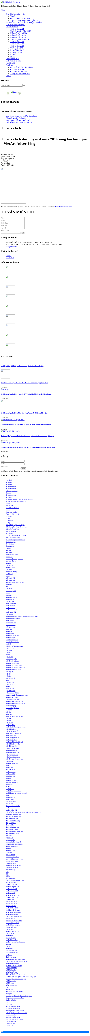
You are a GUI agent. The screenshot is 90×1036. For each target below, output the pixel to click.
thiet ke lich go (10, 918)
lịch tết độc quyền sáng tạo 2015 (14, 716)
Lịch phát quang (10, 684)
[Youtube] (8, 95)
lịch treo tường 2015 (12, 693)
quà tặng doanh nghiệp (12, 846)
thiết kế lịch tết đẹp (11, 970)
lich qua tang (10, 627)
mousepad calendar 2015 (12, 782)
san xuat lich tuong (12, 867)
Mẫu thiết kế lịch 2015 (18, 35)
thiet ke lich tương (11, 927)
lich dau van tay (10, 599)
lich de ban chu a (10, 606)
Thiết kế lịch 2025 (12, 59)
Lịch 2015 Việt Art (11, 648)
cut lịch (8, 518)
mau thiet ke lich (10, 776)
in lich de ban (10, 565)
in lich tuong (9, 574)
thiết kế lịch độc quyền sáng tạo (16, 979)
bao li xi (9, 480)
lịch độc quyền (11, 746)
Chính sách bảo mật (17, 69)
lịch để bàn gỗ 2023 (11, 740)
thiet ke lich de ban (13, 910)
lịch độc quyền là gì (12, 755)
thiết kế (8, 946)
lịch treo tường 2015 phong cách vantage (17, 695)
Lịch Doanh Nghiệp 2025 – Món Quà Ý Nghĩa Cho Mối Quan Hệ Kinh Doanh (26, 394)
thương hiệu (9, 994)
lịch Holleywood (10, 678)
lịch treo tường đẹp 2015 (12, 708)
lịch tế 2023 (9, 710)
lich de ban (10, 601)
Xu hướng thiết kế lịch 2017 (20, 40)
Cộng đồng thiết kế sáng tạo (16, 118)
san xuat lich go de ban (12, 861)
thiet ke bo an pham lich (12, 887)
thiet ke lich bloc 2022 (12, 908)
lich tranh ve (9, 631)
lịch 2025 (9, 650)
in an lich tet (9, 552)
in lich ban (8, 563)
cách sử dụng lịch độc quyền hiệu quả (16, 527)
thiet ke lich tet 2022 (12, 923)
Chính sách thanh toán (18, 71)
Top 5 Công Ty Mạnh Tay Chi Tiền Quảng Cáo (19, 996)
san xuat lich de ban (12, 857)
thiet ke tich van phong (12, 940)
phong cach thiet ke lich (12, 827)
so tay (7, 872)
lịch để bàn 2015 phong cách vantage (16, 727)
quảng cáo (8, 848)
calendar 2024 (9, 506)
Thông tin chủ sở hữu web (20, 74)
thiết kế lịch (11, 957)
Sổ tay (12, 57)
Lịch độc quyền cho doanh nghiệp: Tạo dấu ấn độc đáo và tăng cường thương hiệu (28, 447)
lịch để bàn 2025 (11, 729)
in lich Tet (9, 569)
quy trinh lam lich (10, 840)
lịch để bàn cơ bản (11, 735)
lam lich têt (9, 584)
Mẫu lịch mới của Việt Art (13, 806)
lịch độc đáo (9, 761)
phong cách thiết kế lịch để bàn (14, 831)
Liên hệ (8, 76)
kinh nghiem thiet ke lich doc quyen (15, 582)
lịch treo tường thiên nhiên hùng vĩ (15, 703)
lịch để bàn (9, 723)
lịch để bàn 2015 (10, 725)
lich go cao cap (10, 620)
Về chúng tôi (10, 63)
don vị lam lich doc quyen (13, 537)
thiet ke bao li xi (11, 884)
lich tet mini (9, 629)
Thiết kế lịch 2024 (17, 29)
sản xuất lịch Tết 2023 (12, 882)
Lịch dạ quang (9, 672)
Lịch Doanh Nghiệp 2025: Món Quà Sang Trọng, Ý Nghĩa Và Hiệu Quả (24, 413)
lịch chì (8, 654)
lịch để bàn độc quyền (13, 744)
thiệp (7, 987)
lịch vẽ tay (9, 718)
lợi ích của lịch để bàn (12, 763)
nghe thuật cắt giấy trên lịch (13, 816)
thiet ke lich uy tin (11, 929)
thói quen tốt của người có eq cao (15, 991)
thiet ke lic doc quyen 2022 (13, 895)
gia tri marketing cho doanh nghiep (15, 540)
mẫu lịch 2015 (9, 799)
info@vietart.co (11, 247)
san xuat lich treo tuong (13, 865)
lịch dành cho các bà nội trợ (13, 669)
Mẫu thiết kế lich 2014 (18, 33)
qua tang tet (9, 838)
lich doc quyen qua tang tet (13, 618)
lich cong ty (9, 595)
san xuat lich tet (11, 863)
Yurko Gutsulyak (10, 1023)
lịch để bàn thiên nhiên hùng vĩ (14, 742)
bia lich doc (9, 484)
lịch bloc (8, 652)
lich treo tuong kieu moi (12, 635)
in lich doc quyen (10, 567)
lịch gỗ (8, 676)
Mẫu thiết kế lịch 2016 (18, 37)
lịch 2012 (8, 644)
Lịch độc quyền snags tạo (13, 757)
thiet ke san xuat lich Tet (12, 931)
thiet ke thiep (9, 935)
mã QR (8, 787)
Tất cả (12, 16)
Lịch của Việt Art (11, 659)
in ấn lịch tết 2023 (10, 578)
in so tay (8, 576)
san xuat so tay (10, 870)
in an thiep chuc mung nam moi (14, 559)
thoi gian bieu (9, 989)
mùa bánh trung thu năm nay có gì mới (16, 793)
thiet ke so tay (10, 933)
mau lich (8, 765)
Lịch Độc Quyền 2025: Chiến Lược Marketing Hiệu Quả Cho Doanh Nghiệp (26, 424)
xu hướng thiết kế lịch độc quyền (15, 1011)
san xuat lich (10, 855)
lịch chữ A (9, 657)
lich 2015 (9, 589)
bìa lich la (8, 493)
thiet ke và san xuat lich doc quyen (15, 942)
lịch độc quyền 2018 (11, 750)
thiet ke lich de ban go (12, 914)
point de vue (9, 835)
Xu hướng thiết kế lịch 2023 (20, 31)
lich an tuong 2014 (11, 591)
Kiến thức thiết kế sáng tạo (15, 25)
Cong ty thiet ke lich (13, 514)
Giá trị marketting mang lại (20, 18)
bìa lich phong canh (11, 495)
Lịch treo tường (16, 52)
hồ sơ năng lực (10, 546)
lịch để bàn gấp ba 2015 (12, 737)
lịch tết (8, 712)
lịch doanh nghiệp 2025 (12, 663)
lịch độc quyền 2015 (12, 748)
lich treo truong (10, 633)
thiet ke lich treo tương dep (13, 925)
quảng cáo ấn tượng (11, 850)
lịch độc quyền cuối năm (12, 752)
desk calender (9, 533)
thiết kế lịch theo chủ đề (12, 963)
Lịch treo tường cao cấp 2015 (14, 699)
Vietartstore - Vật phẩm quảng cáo (18, 120)
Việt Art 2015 (9, 1004)
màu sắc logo (9, 784)
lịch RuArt (8, 686)
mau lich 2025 (10, 769)
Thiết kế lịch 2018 (17, 42)
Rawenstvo (9, 852)
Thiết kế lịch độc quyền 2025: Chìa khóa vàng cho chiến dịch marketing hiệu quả (27, 436)
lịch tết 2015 (9, 714)
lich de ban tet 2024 (11, 612)
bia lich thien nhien (11, 489)
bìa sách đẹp (9, 497)
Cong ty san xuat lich (11, 512)
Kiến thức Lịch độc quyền (15, 14)
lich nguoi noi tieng (11, 625)
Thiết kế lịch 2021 (17, 48)
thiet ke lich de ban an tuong (13, 912)
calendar (8, 503)
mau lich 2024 (9, 767)
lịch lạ (7, 680)
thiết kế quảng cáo (11, 981)
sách (7, 874)
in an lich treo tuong (12, 554)
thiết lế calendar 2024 (11, 985)
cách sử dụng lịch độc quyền (15, 525)
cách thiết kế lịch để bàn (12, 529)
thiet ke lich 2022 (12, 899)
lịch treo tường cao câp (12, 697)
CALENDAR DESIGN (12, 508)
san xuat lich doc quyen (14, 859)
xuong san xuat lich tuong (13, 1017)
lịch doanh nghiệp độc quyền (14, 665)
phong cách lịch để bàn (12, 829)
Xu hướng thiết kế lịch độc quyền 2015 (24, 20)
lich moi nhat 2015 (11, 623)
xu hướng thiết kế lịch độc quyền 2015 (16, 1013)
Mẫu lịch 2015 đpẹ (11, 801)
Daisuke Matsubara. (11, 531)
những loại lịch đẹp (11, 823)
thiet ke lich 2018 (12, 897)
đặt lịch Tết (9, 1025)
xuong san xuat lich (11, 1015)
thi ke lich (8, 944)
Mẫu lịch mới (9, 804)
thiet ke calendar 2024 (12, 891)
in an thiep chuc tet (11, 561)
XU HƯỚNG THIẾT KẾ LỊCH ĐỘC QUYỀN (24, 23)
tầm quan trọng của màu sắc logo (15, 998)
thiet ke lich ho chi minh (14, 921)
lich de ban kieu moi (11, 610)
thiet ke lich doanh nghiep (14, 916)
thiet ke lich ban (11, 906)
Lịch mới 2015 (10, 682)
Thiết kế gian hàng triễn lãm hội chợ (19, 122)
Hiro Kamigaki (10, 544)
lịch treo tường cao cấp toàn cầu (14, 701)
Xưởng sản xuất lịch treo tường (14, 1019)
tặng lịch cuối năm (11, 1000)
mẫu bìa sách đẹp (10, 797)
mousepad (8, 778)
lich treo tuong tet (10, 637)
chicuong (9, 256)
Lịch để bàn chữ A (17, 50)
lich (7, 586)
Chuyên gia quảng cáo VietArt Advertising (21, 116)
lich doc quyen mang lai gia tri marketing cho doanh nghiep (22, 616)
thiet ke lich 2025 (11, 904)
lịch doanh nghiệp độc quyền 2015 (15, 667)
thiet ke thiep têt (11, 938)
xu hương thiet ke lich (13, 1008)
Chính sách (10, 65)
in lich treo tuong (11, 571)
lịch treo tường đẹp (11, 706)
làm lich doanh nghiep (12, 640)
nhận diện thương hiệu (12, 818)
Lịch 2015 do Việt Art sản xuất (14, 646)
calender (8, 510)
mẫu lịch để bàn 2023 (11, 810)
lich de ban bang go (11, 603)
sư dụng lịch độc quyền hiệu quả (15, 880)
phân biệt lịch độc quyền (12, 833)
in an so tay (9, 557)
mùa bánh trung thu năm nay (13, 791)
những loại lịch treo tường (13, 821)
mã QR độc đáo (10, 789)
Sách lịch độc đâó (10, 878)
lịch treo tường (11, 691)
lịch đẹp (8, 720)
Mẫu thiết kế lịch (12, 27)
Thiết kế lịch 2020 (17, 46)
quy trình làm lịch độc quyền (13, 842)
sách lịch (8, 876)
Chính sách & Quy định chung (21, 67)
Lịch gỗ (13, 54)
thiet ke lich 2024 (11, 901)
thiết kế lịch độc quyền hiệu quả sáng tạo (21, 976)
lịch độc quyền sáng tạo (14, 759)
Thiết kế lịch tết (11, 968)
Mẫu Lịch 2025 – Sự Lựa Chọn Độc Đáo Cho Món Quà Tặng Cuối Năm (24, 383)
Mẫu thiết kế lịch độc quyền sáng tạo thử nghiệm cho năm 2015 (23, 812)
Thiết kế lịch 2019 (17, 44)
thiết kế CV (9, 955)
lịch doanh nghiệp (12, 661)
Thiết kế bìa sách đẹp (11, 950)
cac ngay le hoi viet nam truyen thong (16, 501)
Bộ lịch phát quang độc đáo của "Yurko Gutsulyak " (20, 499)
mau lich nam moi (10, 772)
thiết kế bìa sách (10, 948)
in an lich (8, 550)
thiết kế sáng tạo (10, 983)
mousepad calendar (11, 780)
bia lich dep (9, 482)
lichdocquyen (10, 614)
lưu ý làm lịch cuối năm (12, 642)
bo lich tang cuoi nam (11, 491)
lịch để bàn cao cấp (12, 731)
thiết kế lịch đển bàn (11, 972)
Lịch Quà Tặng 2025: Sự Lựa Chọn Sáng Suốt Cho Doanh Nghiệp (22, 366)
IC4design (8, 548)
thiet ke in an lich (10, 893)
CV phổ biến (9, 520)
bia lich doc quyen (11, 486)
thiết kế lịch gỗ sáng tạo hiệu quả (16, 961)
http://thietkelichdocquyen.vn (63, 206)
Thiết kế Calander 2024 (12, 952)
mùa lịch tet (9, 795)
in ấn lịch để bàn (10, 580)
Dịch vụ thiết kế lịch (13, 61)
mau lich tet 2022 (10, 774)
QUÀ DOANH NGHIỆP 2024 (14, 844)
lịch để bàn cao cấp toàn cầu (13, 733)
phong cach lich (10, 825)
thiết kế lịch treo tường (14, 966)
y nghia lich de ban (11, 1021)
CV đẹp (8, 523)
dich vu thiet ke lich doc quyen (16, 535)
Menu (3, 10)
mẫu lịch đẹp (9, 808)
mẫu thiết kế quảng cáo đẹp (13, 814)
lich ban (8, 593)
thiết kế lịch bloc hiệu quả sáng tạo (15, 959)
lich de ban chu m (10, 608)
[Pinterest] (19, 95)
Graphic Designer (10, 542)
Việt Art (8, 1002)
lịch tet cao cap (10, 689)
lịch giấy (8, 674)
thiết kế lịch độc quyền (15, 974)
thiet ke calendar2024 (11, 889)
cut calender (9, 516)
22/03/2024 (10, 258)
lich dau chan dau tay (11, 597)
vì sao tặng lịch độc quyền (13, 1006)
